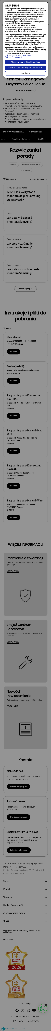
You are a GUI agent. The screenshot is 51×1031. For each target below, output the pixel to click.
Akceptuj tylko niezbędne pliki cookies (25, 68)
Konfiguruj (25, 73)
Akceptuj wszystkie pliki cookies (25, 62)
